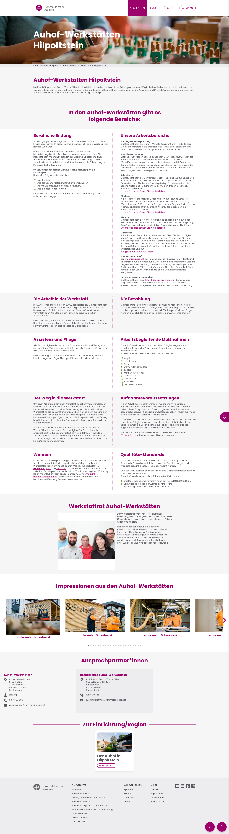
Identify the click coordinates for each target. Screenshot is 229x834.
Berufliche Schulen (81, 801)
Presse (127, 801)
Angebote (79, 785)
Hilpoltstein (39, 468)
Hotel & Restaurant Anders (158, 279)
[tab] (88, 645)
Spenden (139, 8)
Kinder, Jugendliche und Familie (88, 797)
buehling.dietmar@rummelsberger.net (106, 699)
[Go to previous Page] (210, 827)
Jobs (155, 8)
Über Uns (129, 797)
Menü (189, 8)
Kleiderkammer (80, 817)
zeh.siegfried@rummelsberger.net (27, 704)
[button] (33, 633)
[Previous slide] (5, 620)
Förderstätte (128, 435)
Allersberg (61, 468)
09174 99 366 (92, 694)
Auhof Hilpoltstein (66, 65)
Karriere (128, 793)
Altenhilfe (76, 789)
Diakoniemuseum (81, 813)
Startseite (38, 65)
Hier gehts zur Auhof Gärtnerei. (137, 251)
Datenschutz (157, 797)
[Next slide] (224, 620)
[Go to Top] (222, 827)
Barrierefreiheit (158, 801)
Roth (48, 468)
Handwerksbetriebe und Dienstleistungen (93, 809)
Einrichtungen (50, 65)
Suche (171, 8)
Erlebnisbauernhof (134, 258)
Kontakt (155, 789)
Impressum (157, 793)
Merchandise (78, 821)
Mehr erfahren (106, 765)
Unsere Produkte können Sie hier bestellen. (143, 191)
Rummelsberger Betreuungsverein (90, 805)
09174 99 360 (16, 699)
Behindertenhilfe (80, 793)
